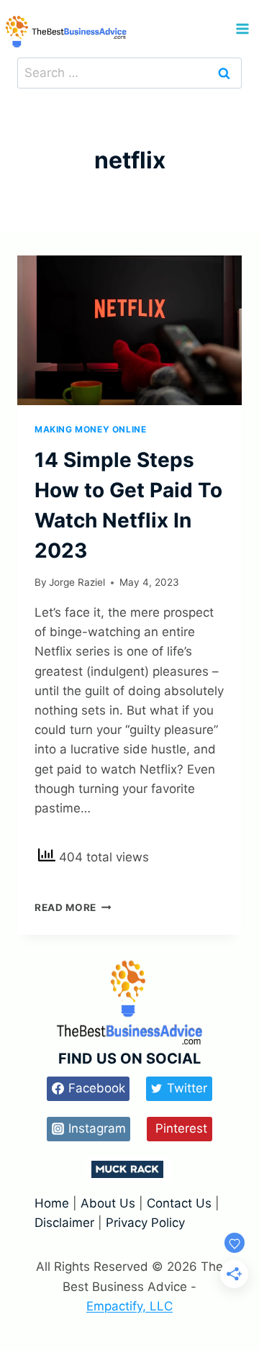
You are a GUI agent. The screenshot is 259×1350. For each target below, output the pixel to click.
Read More (73, 907)
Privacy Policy (145, 1222)
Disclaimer (66, 1222)
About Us (108, 1203)
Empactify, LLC (129, 1306)
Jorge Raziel (77, 582)
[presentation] (129, 330)
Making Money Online (90, 429)
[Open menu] (242, 28)
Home (54, 1203)
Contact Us (179, 1203)
